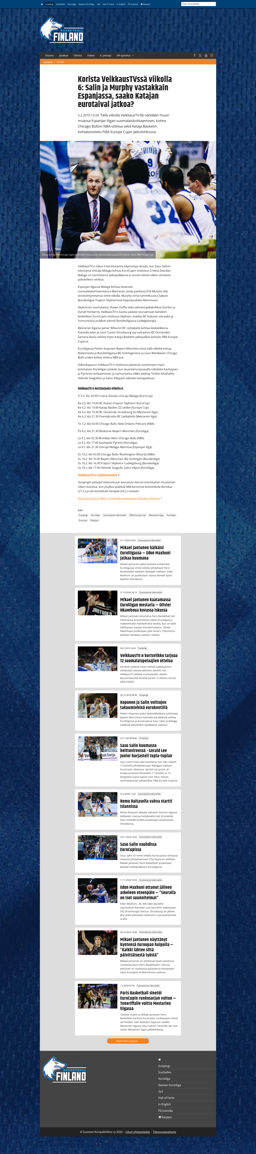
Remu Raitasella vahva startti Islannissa (146, 804)
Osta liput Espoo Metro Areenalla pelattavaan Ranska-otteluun (119, 498)
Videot (91, 55)
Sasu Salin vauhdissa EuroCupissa (138, 847)
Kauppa (146, 4)
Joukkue (63, 55)
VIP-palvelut (123, 55)
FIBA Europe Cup (137, 515)
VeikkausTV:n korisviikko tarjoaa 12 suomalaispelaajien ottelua (149, 658)
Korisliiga (72, 4)
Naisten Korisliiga (86, 4)
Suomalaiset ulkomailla (114, 515)
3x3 (98, 4)
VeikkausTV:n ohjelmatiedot (98, 475)
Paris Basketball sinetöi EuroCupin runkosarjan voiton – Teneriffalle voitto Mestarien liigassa (148, 1000)
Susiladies (60, 4)
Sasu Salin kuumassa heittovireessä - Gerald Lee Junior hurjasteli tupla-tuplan (146, 751)
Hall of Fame (108, 4)
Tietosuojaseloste (164, 1132)
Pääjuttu (94, 520)
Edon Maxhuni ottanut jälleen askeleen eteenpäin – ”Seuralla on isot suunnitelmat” (148, 893)
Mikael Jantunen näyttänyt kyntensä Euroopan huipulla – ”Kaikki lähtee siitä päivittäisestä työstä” (146, 947)
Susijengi (49, 4)
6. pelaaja (105, 55)
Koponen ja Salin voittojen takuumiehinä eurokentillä (144, 705)
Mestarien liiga (156, 515)
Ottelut (78, 55)
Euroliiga (171, 515)
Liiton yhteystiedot (138, 1132)
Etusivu (49, 55)
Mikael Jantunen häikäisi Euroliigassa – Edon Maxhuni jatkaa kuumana (145, 553)
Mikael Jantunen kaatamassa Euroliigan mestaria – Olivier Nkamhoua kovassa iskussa (145, 605)
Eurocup (83, 520)
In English (121, 4)
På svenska (133, 4)
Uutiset (60, 61)
